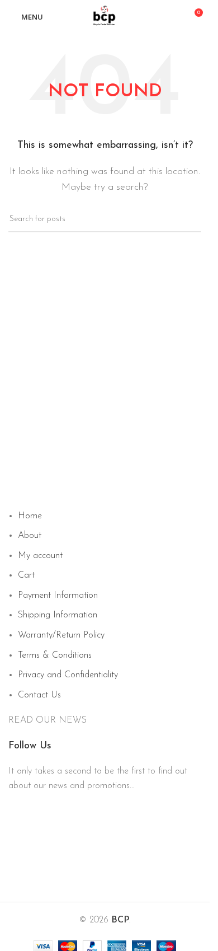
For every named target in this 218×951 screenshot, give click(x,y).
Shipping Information (57, 615)
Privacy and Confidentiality (68, 675)
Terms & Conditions (55, 655)
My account (40, 555)
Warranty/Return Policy (61, 635)
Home (30, 516)
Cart (26, 575)
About (29, 535)
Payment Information (58, 595)
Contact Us (39, 695)
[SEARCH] (188, 219)
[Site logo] (105, 16)
